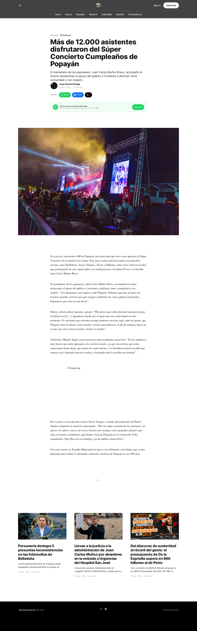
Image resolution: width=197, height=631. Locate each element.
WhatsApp (66, 94)
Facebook (79, 94)
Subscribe (171, 5)
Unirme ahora (138, 107)
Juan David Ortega (69, 84)
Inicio (58, 14)
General (93, 14)
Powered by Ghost (171, 610)
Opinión (120, 14)
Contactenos (135, 14)
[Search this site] (20, 5)
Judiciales (106, 14)
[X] (101, 609)
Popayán (80, 14)
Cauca (68, 14)
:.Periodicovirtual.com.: (27, 610)
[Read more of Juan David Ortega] (54, 85)
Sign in (157, 5)
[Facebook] (106, 609)
